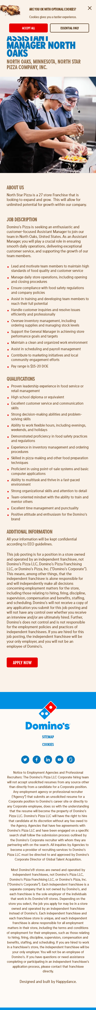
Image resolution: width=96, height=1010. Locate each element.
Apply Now (22, 662)
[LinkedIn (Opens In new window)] (48, 760)
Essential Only (70, 28)
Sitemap (48, 737)
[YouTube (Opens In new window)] (59, 760)
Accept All (28, 28)
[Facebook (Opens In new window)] (37, 760)
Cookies (48, 744)
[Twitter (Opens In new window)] (25, 760)
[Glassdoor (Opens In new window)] (71, 760)
